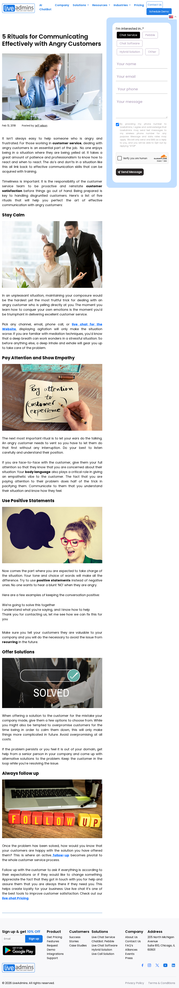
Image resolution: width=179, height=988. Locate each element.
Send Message (131, 172)
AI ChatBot (45, 7)
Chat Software (130, 43)
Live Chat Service (103, 937)
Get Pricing (54, 937)
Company (62, 5)
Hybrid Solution (130, 52)
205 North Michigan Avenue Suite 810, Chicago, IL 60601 (161, 943)
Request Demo (52, 947)
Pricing (139, 5)
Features (53, 941)
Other (152, 52)
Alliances (131, 950)
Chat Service (128, 35)
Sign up (34, 938)
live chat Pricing (15, 898)
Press (129, 958)
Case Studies (78, 945)
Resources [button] (100, 5)
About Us (131, 937)
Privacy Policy (134, 983)
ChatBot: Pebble (103, 941)
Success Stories (74, 939)
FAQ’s (129, 945)
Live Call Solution (103, 954)
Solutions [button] (80, 5)
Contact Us (155, 4)
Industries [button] (121, 5)
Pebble (150, 35)
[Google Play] (19, 950)
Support (52, 958)
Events (129, 954)
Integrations (55, 954)
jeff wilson (41, 125)
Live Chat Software (104, 945)
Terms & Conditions (161, 983)
